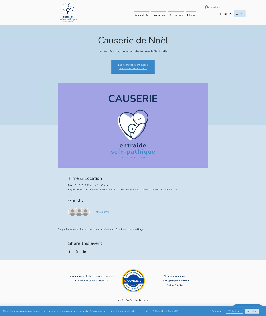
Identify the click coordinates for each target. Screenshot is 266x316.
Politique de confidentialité (165, 311)
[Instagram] (225, 14)
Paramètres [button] (217, 311)
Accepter (251, 311)
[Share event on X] (77, 251)
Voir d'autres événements (133, 68)
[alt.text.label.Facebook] (220, 14)
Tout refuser (234, 311)
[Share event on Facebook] (69, 251)
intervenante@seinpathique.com (92, 280)
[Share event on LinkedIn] (84, 251)
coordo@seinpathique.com (175, 280)
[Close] (262, 311)
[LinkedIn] (230, 14)
